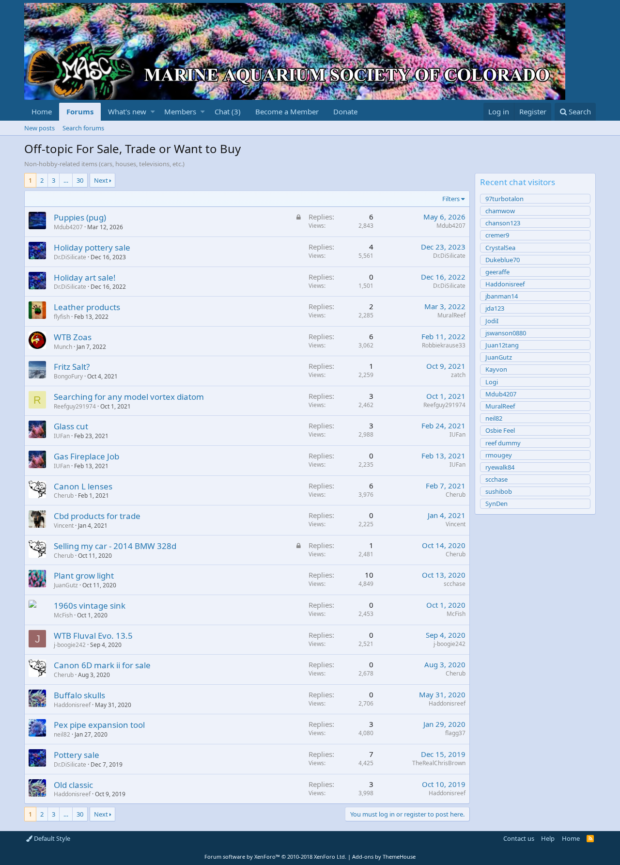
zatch (458, 375)
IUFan (62, 436)
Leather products (87, 307)
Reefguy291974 (75, 406)
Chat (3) (228, 111)
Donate (345, 111)
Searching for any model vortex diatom (129, 396)
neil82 (62, 734)
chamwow (500, 210)
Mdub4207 (68, 227)
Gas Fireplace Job (86, 456)
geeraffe (497, 271)
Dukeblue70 (502, 259)
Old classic (73, 784)
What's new (127, 111)
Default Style (51, 838)
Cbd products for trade (97, 515)
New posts (39, 128)
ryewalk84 (499, 467)
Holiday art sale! (85, 277)
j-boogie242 (70, 645)
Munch (63, 347)
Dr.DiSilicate (449, 256)
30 (80, 180)
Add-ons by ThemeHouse (384, 856)
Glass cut (71, 426)
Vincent (64, 525)
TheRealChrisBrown (438, 763)
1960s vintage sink (89, 605)
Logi (491, 381)
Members (180, 111)
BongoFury (68, 376)
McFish (63, 615)
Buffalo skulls (79, 695)
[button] (152, 112)
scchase (454, 584)
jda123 (494, 308)
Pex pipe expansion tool (99, 724)
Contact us (518, 838)
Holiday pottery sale (92, 247)
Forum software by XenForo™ (275, 856)
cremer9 (497, 235)
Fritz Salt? (72, 366)
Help (548, 838)
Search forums (83, 128)
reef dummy (503, 443)
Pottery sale (76, 754)
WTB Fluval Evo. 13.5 (93, 635)
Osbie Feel (500, 430)
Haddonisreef (72, 705)
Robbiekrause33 (443, 345)
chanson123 (502, 223)
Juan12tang (502, 345)
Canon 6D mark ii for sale (102, 665)
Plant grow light (84, 575)
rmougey (498, 455)
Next (101, 180)
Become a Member (287, 111)
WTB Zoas (73, 337)
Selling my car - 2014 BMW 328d (115, 545)
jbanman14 (501, 296)
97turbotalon (504, 198)
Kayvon (496, 369)
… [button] (65, 180)
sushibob (498, 491)
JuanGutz (66, 585)
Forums (79, 111)
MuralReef (451, 315)
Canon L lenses (83, 486)
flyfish (62, 317)
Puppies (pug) (80, 217)
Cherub (64, 495)
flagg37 (455, 733)
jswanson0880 (505, 333)
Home (41, 111)
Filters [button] (451, 198)
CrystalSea (500, 247)
